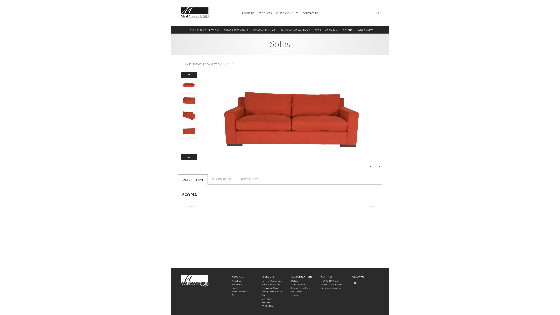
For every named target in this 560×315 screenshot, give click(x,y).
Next (371, 206)
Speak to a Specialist (331, 284)
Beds (318, 30)
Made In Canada (240, 291)
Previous (191, 206)
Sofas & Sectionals (236, 30)
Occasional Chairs (264, 30)
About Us (248, 13)
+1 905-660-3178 (329, 281)
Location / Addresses (331, 288)
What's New (365, 30)
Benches (348, 30)
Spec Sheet (249, 179)
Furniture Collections (204, 30)
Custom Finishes (287, 13)
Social (235, 288)
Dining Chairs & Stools (295, 30)
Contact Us (310, 13)
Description (193, 179)
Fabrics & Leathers (300, 288)
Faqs (234, 295)
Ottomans (331, 30)
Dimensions (222, 179)
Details (294, 281)
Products (265, 13)
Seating (295, 295)
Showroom (237, 284)
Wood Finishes (298, 284)
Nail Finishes (297, 291)
